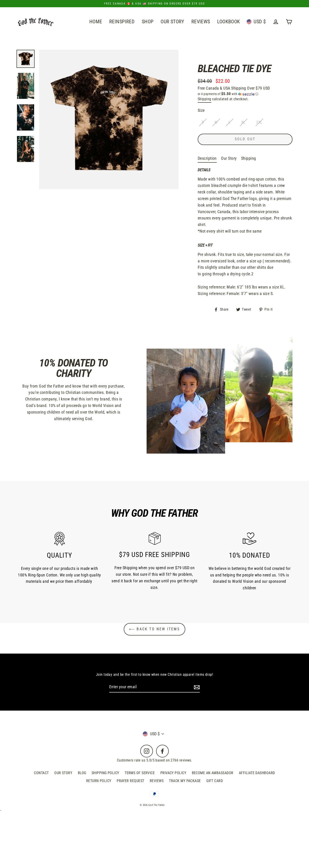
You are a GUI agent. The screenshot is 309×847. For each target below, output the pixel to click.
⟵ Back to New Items (154, 629)
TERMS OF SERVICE (140, 773)
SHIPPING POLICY (105, 773)
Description (207, 158)
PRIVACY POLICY (173, 773)
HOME (95, 21)
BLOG (82, 773)
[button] (245, 94)
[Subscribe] (196, 687)
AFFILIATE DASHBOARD (257, 773)
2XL (259, 122)
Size (201, 110)
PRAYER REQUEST (130, 781)
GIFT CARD (214, 781)
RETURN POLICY (98, 781)
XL (243, 122)
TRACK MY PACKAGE (185, 781)
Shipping (204, 99)
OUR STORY (172, 21)
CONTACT (41, 773)
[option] (26, 59)
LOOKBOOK (228, 21)
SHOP (148, 21)
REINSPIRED (122, 21)
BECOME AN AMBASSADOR (212, 773)
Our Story (229, 158)
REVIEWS (200, 21)
